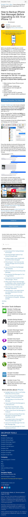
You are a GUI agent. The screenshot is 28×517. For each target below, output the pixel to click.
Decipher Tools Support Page (12, 205)
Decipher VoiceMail (13, 373)
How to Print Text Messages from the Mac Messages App (14, 423)
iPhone (12, 27)
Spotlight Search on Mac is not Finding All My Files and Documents (15, 392)
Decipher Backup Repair (14, 353)
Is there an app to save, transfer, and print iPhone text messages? (14, 259)
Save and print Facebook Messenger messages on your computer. (15, 333)
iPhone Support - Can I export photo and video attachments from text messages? (14, 292)
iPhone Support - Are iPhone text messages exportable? (13, 287)
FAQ (2, 461)
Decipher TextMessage (7, 105)
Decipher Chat (11, 362)
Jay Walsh (8, 24)
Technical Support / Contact (8, 459)
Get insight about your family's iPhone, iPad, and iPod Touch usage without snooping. (16, 383)
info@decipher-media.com (8, 482)
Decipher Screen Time (13, 380)
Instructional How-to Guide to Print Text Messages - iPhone (14, 278)
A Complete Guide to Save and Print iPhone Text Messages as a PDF (14, 419)
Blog (11, 4)
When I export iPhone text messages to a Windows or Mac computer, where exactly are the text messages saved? (15, 283)
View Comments (19, 27)
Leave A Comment (13, 226)
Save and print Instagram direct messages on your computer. (15, 341)
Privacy (3, 470)
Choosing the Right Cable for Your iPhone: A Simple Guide (14, 255)
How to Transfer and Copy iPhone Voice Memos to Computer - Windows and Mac (15, 297)
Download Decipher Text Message (13, 100)
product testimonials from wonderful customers (13, 210)
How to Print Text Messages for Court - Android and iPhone (15, 427)
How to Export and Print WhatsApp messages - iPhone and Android (14, 396)
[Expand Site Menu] (25, 2)
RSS (3, 303)
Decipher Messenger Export (15, 330)
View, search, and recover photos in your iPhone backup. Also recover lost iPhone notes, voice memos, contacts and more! (17, 324)
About (2, 466)
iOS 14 (11, 49)
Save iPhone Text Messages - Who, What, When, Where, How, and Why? (14, 407)
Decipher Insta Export (13, 339)
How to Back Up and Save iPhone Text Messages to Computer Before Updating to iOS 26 (15, 415)
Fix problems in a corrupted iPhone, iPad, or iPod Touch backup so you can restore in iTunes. (16, 357)
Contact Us (13, 220)
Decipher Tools (5, 2)
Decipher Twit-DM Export (14, 346)
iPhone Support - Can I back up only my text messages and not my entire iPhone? (14, 263)
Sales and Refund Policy (7, 468)
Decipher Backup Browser (15, 319)
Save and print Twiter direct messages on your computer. (14, 348)
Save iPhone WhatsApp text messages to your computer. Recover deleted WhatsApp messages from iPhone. (14, 366)
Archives (4, 301)
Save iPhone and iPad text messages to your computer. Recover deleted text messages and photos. (16, 313)
